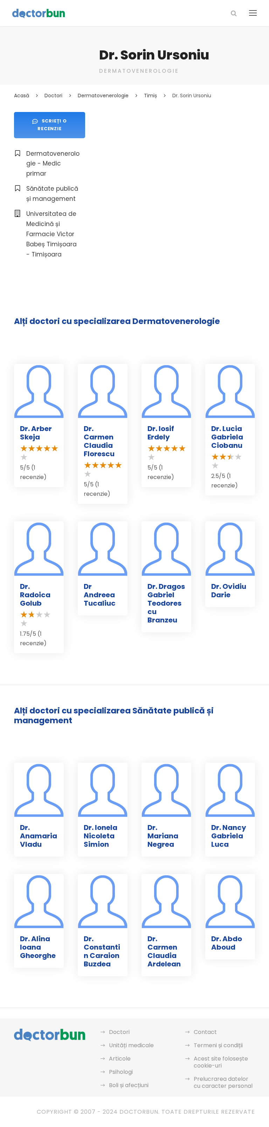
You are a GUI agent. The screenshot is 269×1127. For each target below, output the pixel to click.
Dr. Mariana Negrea (162, 836)
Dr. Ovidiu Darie (228, 591)
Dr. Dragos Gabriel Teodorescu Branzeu (166, 603)
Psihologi (121, 1072)
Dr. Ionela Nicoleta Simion (100, 836)
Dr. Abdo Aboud (226, 943)
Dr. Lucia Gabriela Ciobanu (227, 437)
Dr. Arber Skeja (36, 433)
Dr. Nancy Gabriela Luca (228, 836)
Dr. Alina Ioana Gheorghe (38, 947)
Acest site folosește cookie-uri (221, 1062)
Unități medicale (131, 1045)
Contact (205, 1032)
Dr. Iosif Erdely (160, 433)
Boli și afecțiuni (129, 1085)
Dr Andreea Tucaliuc (100, 595)
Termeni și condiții (218, 1045)
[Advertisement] (177, 161)
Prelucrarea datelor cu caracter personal (223, 1082)
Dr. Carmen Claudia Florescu (99, 441)
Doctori (119, 1032)
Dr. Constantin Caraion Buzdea (102, 951)
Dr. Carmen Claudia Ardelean (164, 951)
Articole (120, 1059)
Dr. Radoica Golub (35, 595)
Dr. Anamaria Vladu (38, 836)
